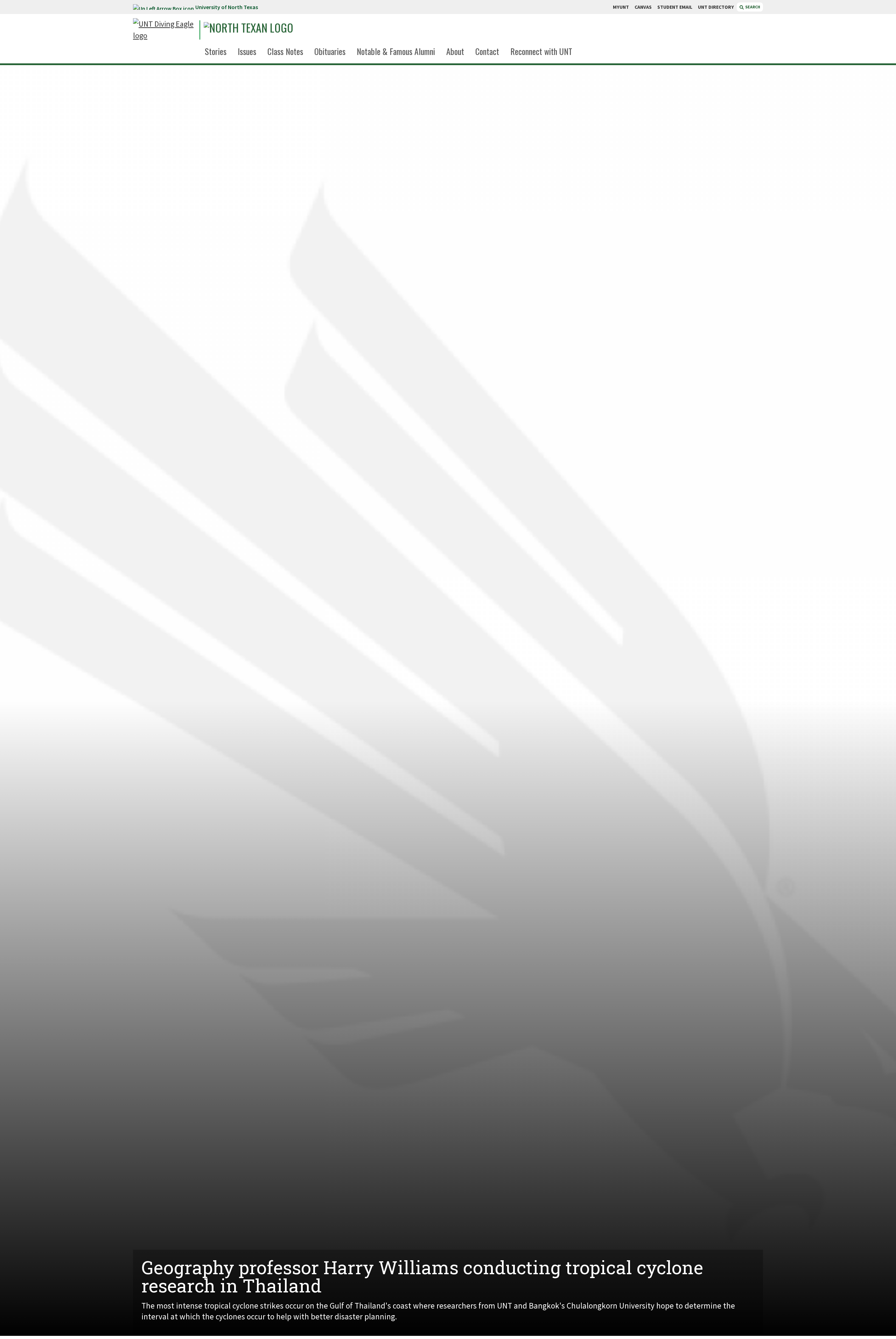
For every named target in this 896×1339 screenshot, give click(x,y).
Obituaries (329, 51)
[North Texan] (268, 30)
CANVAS (643, 7)
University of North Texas (226, 7)
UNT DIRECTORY (716, 7)
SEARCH (752, 6)
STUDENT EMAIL (674, 7)
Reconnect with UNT (541, 51)
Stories (215, 51)
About (455, 51)
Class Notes (285, 51)
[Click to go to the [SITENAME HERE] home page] (164, 29)
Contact (487, 51)
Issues (247, 51)
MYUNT (621, 7)
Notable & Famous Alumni (396, 51)
